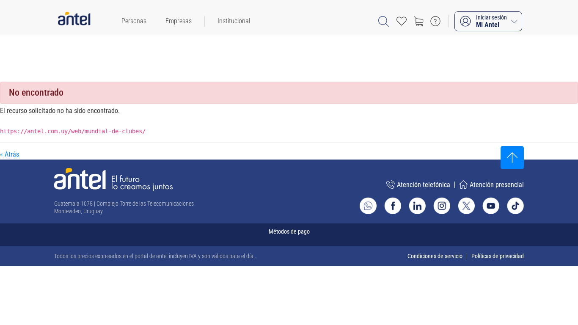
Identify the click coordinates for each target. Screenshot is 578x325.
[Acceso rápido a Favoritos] (401, 21)
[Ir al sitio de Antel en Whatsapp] (368, 205)
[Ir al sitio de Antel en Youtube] (490, 205)
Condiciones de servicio (434, 256)
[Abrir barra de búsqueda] (383, 21)
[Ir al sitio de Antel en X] (466, 205)
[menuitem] (134, 21)
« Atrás (9, 154)
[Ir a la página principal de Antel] (113, 179)
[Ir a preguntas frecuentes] (435, 21)
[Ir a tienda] (418, 21)
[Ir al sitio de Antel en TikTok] (515, 205)
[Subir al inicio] (512, 157)
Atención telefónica (423, 185)
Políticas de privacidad (497, 256)
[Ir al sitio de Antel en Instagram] (441, 205)
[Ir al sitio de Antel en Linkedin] (417, 205)
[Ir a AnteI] (74, 21)
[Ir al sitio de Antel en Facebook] (392, 205)
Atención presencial (497, 185)
